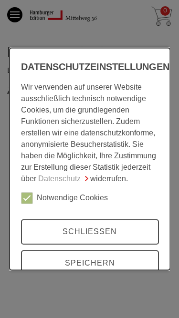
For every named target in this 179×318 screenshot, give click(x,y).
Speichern (89, 262)
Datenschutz (59, 178)
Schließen (90, 231)
